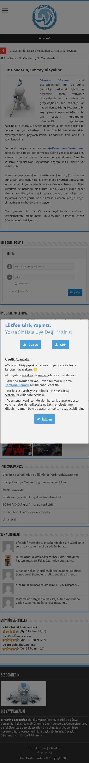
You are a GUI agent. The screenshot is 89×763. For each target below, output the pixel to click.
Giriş (63, 344)
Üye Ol (33, 344)
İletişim (47, 419)
